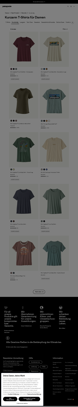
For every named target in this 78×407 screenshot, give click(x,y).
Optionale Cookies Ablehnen (29, 399)
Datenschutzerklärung (34, 394)
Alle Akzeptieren (10, 399)
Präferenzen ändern (22, 403)
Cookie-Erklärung (13, 394)
